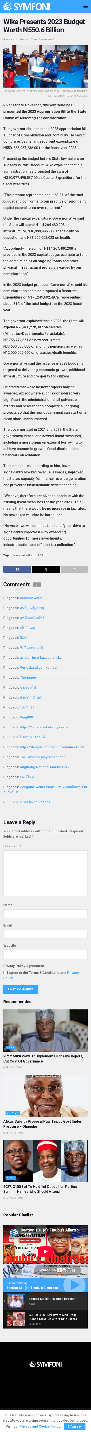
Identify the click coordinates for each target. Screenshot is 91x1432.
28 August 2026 (14, 1132)
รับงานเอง (27, 707)
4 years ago (10, 39)
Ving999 (26, 717)
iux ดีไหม (27, 777)
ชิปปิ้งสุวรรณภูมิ (31, 648)
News (11, 1047)
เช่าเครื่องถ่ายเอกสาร (35, 802)
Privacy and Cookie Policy (40, 1426)
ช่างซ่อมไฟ (28, 687)
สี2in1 (24, 638)
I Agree (74, 1426)
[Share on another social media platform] (74, 569)
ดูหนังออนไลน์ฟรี (32, 618)
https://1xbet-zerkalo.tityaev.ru (44, 727)
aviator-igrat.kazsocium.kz (41, 658)
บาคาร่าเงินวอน (31, 697)
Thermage (28, 678)
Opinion (13, 1112)
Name (7, 905)
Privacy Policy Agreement (23, 966)
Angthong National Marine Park (44, 767)
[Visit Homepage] (26, 6)
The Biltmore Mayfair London (43, 757)
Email (7, 925)
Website (9, 946)
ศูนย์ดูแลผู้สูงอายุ (32, 608)
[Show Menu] (85, 6)
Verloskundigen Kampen (39, 668)
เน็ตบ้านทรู (28, 628)
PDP (41, 555)
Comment (12, 846)
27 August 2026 (14, 1198)
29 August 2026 (14, 1067)
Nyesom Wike (22, 555)
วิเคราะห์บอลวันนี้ (32, 737)
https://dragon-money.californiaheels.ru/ (52, 747)
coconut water (31, 598)
